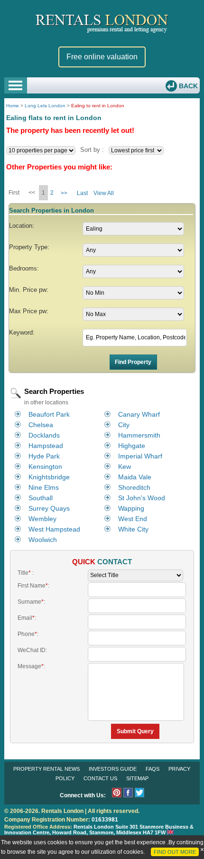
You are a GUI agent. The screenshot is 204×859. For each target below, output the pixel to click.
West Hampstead (54, 529)
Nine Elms (43, 487)
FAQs (152, 769)
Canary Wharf (139, 414)
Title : (26, 573)
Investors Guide (113, 769)
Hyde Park (44, 456)
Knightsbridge (49, 477)
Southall (40, 498)
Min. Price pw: (28, 289)
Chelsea (40, 425)
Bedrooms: (24, 268)
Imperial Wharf (140, 456)
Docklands (44, 435)
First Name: (33, 585)
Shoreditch (134, 487)
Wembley (42, 519)
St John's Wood (141, 498)
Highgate (131, 445)
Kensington (45, 466)
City (124, 425)
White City (133, 529)
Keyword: (22, 332)
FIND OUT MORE (175, 852)
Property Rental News (46, 769)
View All (103, 193)
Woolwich (42, 539)
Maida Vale (134, 477)
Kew (124, 466)
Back (187, 86)
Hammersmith (139, 435)
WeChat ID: (32, 650)
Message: (31, 666)
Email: (27, 618)
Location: (21, 225)
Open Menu (15, 85)
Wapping (131, 508)
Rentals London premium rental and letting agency (102, 23)
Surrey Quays (49, 508)
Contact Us (100, 778)
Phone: (28, 634)
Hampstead (45, 445)
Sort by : (92, 149)
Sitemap (137, 778)
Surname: (31, 601)
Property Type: (29, 247)
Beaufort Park (49, 414)
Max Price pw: (28, 311)
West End (132, 519)
